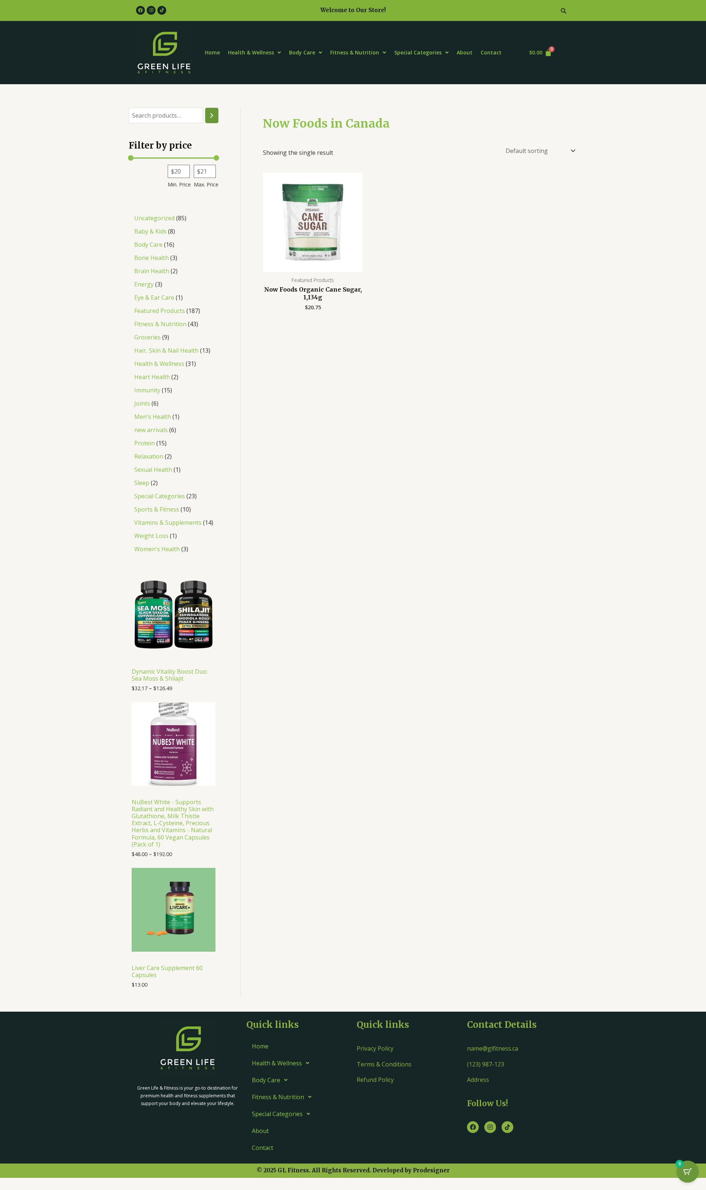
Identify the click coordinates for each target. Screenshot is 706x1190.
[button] (254, 52)
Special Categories (418, 52)
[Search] (211, 116)
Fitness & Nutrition (354, 52)
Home (212, 52)
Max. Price (206, 184)
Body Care (302, 52)
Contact (491, 52)
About (465, 52)
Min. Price (179, 184)
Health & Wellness (251, 52)
